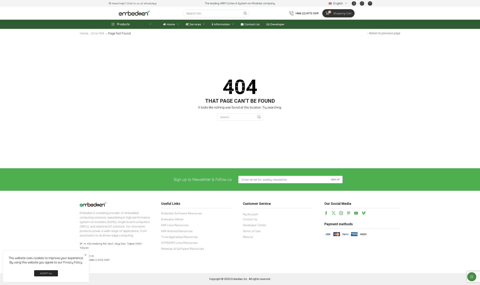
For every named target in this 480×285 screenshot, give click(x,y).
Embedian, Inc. (239, 279)
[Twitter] (333, 213)
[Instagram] (341, 213)
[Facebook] (326, 213)
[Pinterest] (348, 213)
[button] (354, 3)
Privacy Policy (72, 262)
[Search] (245, 13)
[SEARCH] (259, 117)
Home (84, 33)
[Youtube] (356, 213)
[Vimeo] (363, 213)
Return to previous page (384, 33)
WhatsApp (150, 3)
